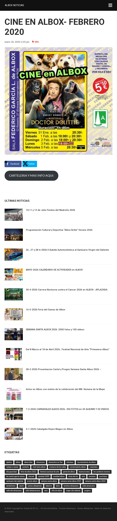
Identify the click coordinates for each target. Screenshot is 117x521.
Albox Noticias (14, 5)
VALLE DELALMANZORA (32, 491)
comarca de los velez (57, 467)
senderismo (10, 486)
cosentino (94, 467)
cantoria (25, 467)
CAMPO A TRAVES (12, 467)
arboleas (70, 462)
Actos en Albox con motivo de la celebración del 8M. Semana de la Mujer (65, 389)
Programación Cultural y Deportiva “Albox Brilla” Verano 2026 (59, 230)
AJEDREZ (9, 462)
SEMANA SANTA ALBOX (49, 481)
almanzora (40, 462)
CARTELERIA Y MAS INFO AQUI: (31, 175)
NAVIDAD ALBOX (58, 476)
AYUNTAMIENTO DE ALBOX (86, 462)
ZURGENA (87, 491)
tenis (58, 486)
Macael (31, 476)
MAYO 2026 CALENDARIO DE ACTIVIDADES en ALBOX (54, 269)
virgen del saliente (73, 491)
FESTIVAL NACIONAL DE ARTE (49, 472)
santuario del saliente (14, 481)
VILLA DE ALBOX (56, 491)
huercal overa (84, 472)
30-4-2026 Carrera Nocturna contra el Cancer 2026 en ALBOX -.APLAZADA (66, 289)
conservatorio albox (78, 467)
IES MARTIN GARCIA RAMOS (15, 476)
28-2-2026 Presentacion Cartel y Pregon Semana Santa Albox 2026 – (63, 369)
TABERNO (49, 486)
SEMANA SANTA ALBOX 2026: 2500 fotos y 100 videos (55, 329)
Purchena (103, 476)
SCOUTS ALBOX (32, 481)
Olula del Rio (73, 476)
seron (21, 486)
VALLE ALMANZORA (88, 486)
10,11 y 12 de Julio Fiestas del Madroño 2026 (50, 210)
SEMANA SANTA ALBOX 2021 (71, 481)
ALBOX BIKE (28, 462)
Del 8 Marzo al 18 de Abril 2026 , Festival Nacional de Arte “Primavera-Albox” (67, 349)
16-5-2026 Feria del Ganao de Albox (45, 309)
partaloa (92, 476)
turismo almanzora (71, 486)
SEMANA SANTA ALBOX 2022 (95, 481)
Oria (83, 476)
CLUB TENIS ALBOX (39, 467)
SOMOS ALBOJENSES (35, 486)
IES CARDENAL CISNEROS (102, 472)
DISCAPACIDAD (11, 472)
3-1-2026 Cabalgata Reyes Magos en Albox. (49, 429)
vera (46, 491)
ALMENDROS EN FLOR (56, 462)
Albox (18, 462)
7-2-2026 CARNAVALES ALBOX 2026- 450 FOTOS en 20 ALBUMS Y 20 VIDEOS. (67, 409)
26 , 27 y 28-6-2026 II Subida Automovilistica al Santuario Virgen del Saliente (67, 249)
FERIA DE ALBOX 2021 (28, 472)
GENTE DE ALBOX (69, 472)
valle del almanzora (13, 491)
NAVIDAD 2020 (43, 476)
